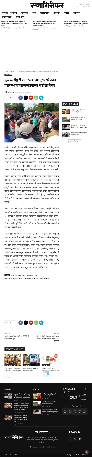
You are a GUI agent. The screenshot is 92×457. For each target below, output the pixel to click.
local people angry (32, 275)
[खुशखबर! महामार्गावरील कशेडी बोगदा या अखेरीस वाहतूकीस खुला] (66, 127)
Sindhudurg (13, 71)
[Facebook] (20, 98)
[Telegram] (41, 98)
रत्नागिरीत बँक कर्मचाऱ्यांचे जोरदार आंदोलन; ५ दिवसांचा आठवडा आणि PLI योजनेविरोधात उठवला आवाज (14, 23)
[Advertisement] (46, 49)
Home (6, 71)
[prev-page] (5, 376)
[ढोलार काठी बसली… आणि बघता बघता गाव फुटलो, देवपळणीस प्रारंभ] (12, 360)
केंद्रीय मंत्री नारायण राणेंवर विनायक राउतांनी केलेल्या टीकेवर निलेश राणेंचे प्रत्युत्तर (48, 338)
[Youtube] (80, 439)
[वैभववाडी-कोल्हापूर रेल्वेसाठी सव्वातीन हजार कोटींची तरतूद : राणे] (50, 360)
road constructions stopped (13, 278)
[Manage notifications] (87, 452)
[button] (4, 5)
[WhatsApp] (36, 98)
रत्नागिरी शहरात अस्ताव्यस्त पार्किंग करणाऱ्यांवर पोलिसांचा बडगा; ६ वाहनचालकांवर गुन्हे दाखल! (76, 22)
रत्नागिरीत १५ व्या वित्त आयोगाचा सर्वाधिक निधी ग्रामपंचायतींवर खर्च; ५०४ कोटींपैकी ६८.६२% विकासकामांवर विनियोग (44, 23)
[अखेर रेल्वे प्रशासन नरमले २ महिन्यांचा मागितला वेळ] (66, 119)
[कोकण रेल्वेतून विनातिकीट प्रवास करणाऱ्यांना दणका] (66, 134)
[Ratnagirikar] (5, 92)
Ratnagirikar (13, 92)
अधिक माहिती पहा (74, 141)
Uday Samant (44, 278)
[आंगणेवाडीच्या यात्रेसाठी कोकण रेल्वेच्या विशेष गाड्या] (31, 360)
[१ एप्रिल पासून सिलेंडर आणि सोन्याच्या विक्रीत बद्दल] (66, 111)
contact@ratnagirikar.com (46, 447)
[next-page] (9, 376)
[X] (26, 98)
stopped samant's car (31, 278)
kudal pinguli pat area (18, 275)
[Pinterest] (31, 98)
